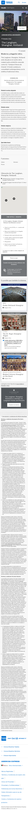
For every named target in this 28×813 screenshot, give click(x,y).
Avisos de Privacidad (7, 782)
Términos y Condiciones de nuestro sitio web (13, 776)
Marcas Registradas (7, 771)
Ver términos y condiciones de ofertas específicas (14, 416)
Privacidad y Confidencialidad (10, 785)
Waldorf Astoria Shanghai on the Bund (13, 375)
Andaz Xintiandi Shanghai (13, 305)
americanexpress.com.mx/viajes (9, 425)
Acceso (24, 2)
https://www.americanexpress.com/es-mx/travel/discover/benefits (11, 544)
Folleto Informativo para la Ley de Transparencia (11, 793)
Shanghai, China (7, 38)
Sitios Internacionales (15, 765)
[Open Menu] (3, 2)
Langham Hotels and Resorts (11, 35)
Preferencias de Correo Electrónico (11, 789)
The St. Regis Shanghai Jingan (12, 335)
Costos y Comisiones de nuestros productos (11, 800)
